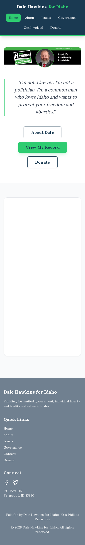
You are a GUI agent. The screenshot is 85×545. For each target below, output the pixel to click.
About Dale (42, 132)
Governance (67, 18)
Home (13, 18)
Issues (46, 18)
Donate (55, 28)
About (29, 18)
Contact (10, 454)
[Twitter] (15, 482)
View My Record (43, 147)
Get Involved (33, 28)
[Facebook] (6, 482)
